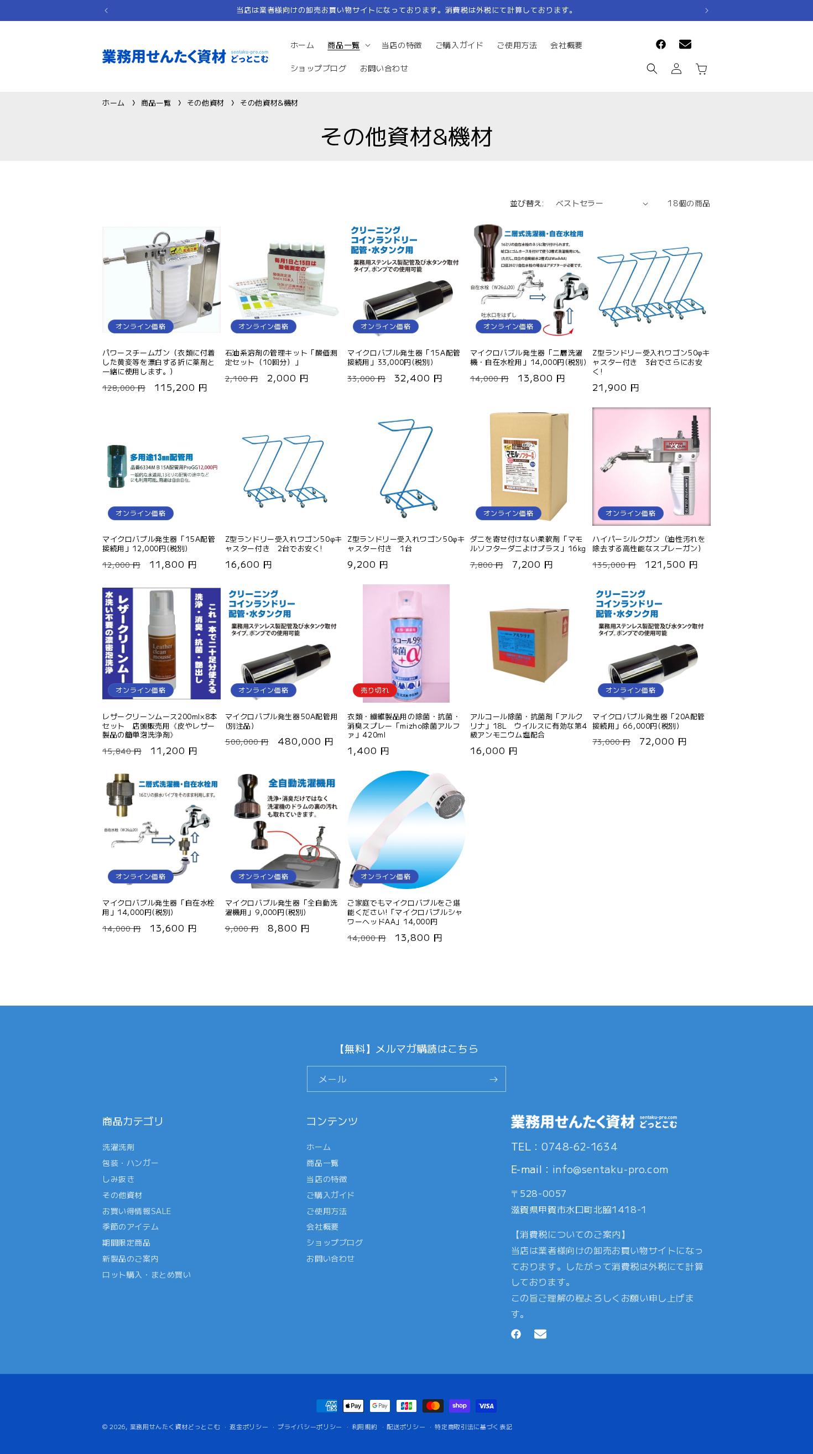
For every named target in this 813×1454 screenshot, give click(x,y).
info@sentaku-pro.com (611, 1169)
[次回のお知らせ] (707, 10)
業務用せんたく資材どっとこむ (175, 1426)
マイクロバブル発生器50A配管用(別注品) (281, 721)
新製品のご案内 (130, 1258)
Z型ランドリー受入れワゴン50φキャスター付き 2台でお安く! (283, 544)
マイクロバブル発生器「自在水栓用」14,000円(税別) (158, 907)
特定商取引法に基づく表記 (473, 1425)
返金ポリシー (249, 1425)
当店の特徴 (326, 1179)
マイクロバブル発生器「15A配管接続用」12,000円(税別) (159, 544)
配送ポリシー (406, 1425)
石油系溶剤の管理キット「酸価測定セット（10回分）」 (281, 357)
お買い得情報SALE (136, 1210)
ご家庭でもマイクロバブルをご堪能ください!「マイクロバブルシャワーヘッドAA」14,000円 (405, 912)
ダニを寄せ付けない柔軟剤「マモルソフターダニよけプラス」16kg (528, 544)
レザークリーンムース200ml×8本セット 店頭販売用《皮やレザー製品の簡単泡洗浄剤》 (159, 726)
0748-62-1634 (579, 1145)
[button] (347, 44)
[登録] (493, 1079)
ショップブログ (334, 1242)
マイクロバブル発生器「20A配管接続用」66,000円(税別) (648, 721)
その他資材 (207, 102)
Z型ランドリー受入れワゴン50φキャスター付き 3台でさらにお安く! (651, 362)
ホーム (113, 102)
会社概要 (322, 1226)
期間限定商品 (126, 1242)
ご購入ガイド (330, 1195)
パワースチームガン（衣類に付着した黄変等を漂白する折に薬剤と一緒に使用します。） (158, 362)
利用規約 (365, 1425)
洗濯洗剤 (118, 1148)
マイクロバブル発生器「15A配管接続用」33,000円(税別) (404, 357)
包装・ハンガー (130, 1163)
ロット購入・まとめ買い (146, 1274)
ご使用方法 (326, 1210)
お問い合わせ (330, 1258)
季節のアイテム (130, 1226)
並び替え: (527, 202)
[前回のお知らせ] (106, 10)
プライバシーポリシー (310, 1425)
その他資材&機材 (269, 102)
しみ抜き (118, 1179)
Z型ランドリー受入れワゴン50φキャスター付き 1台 (406, 544)
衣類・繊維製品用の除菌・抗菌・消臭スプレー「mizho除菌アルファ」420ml (403, 726)
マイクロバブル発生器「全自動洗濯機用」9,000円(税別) (281, 907)
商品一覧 (157, 102)
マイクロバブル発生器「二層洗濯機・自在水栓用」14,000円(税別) (528, 357)
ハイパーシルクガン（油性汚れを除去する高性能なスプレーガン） (648, 544)
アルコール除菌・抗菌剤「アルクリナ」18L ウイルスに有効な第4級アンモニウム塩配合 (528, 726)
